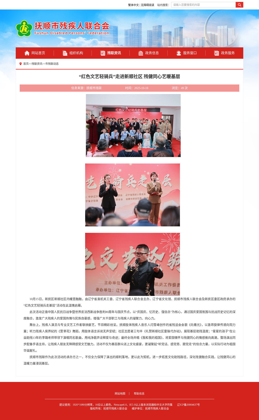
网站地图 (120, 393)
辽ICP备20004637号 (188, 404)
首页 (26, 63)
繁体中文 (133, 5)
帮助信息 (139, 393)
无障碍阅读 (148, 5)
